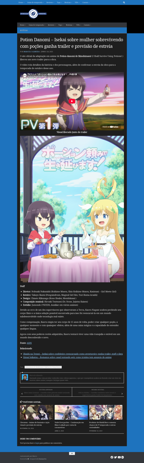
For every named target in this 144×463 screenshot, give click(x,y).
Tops (58, 2)
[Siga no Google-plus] (122, 457)
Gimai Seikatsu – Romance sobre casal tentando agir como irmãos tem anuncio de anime (67, 357)
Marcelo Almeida (32, 51)
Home (21, 2)
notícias (24, 30)
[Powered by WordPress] (28, 459)
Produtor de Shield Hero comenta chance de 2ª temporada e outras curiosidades (102, 425)
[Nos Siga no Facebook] (112, 457)
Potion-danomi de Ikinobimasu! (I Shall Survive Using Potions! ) (43, 367)
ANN (29, 342)
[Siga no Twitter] (115, 457)
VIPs (76, 2)
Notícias (68, 2)
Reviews (50, 2)
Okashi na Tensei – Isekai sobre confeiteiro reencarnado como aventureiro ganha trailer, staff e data (73, 353)
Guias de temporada (34, 2)
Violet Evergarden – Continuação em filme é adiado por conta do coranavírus (69, 425)
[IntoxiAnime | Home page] (33, 14)
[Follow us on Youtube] (119, 457)
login (37, 443)
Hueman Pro (42, 459)
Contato (85, 2)
